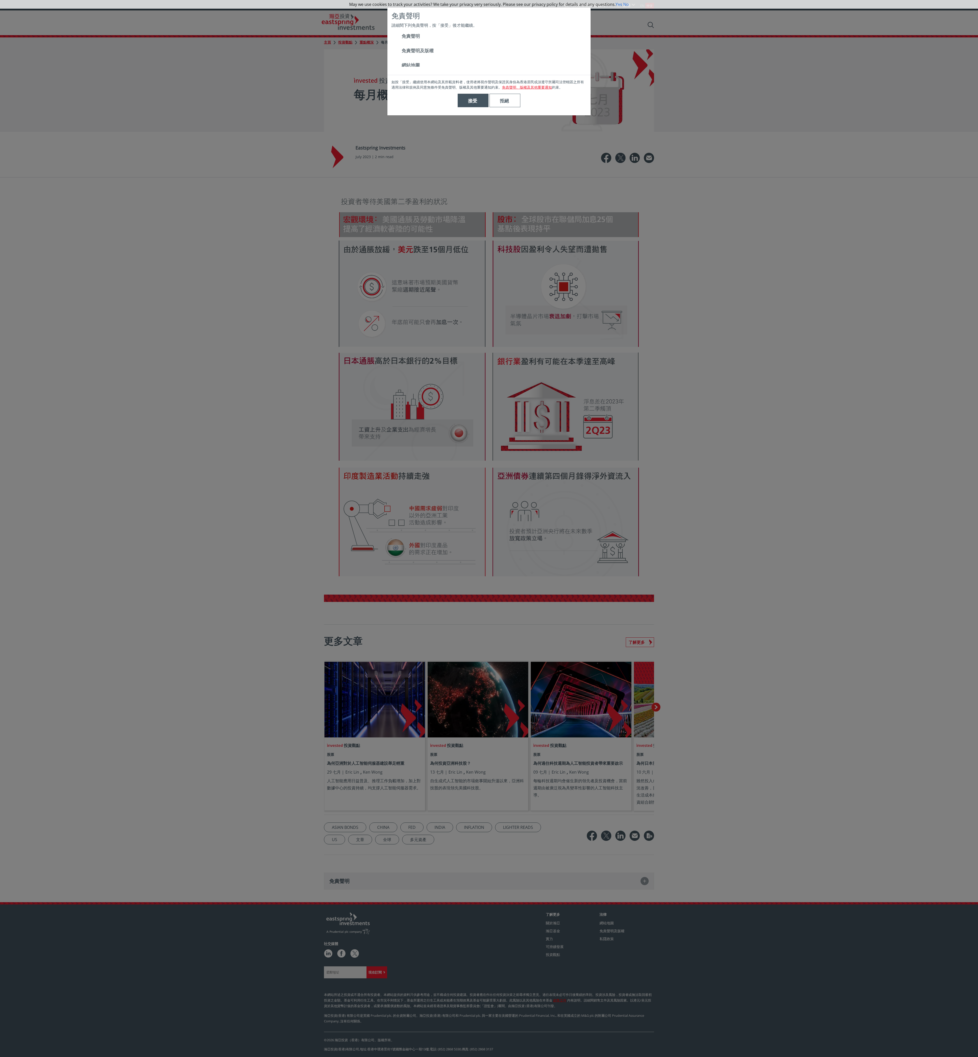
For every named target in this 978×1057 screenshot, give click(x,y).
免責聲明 (411, 36)
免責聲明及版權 (418, 50)
